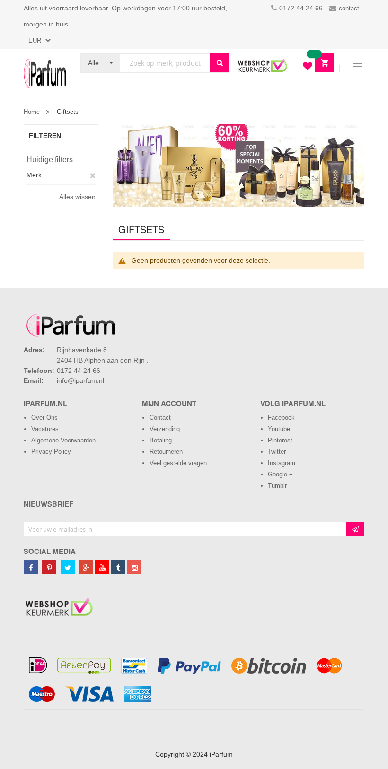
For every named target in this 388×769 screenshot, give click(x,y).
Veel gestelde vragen (178, 463)
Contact (160, 417)
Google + (280, 474)
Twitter (277, 451)
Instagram (281, 463)
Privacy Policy (51, 451)
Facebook (281, 417)
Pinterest (280, 440)
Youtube (279, 428)
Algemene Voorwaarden (63, 440)
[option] (239, 165)
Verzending (165, 428)
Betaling (161, 440)
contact (349, 8)
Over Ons (44, 417)
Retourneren (166, 451)
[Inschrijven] (355, 529)
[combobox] (165, 63)
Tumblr (277, 485)
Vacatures (45, 428)
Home (32, 111)
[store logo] (45, 73)
